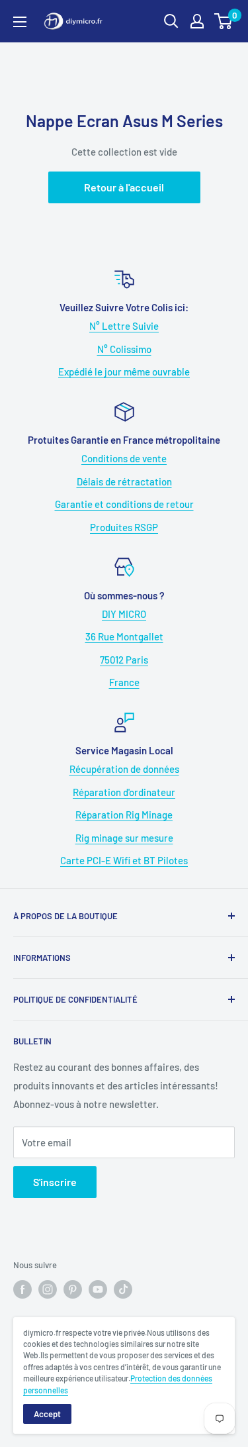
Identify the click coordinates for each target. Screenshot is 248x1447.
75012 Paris (124, 660)
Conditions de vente (124, 458)
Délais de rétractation (124, 481)
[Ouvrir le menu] (19, 22)
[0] (224, 21)
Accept (47, 1414)
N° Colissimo (124, 349)
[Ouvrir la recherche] (171, 21)
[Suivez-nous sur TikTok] (123, 1289)
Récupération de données (124, 769)
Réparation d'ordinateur (124, 792)
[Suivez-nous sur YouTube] (98, 1289)
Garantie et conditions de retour (124, 504)
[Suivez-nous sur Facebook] (22, 1289)
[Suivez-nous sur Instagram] (47, 1289)
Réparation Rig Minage (124, 815)
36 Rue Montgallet (124, 636)
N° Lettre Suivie (124, 326)
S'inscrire (55, 1181)
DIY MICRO (124, 614)
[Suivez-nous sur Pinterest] (72, 1289)
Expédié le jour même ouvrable (124, 371)
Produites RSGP (124, 527)
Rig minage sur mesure (124, 838)
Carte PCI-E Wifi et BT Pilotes (124, 860)
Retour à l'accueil (124, 187)
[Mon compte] (197, 21)
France (124, 682)
